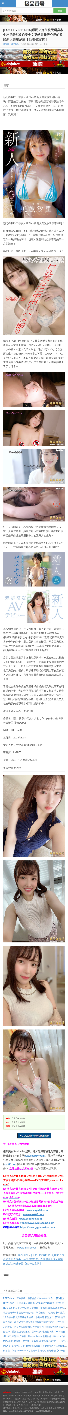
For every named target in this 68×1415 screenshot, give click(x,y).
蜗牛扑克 (61, 1398)
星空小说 (26, 1398)
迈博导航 (32, 1401)
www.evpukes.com (30, 1218)
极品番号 (34, 3)
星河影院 (49, 1392)
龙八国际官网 (22, 1404)
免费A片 (9, 1398)
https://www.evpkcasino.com (37, 1223)
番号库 (6, 44)
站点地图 (44, 1408)
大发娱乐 (44, 1398)
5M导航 (54, 1395)
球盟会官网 (60, 1401)
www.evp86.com (35, 1155)
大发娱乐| (17, 1392)
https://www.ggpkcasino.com (37, 1227)
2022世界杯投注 (15, 1395)
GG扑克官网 (22, 1401)
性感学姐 (27, 1395)
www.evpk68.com (33, 1214)
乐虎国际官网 (35, 1404)
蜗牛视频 (36, 1395)
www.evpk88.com (37, 1210)
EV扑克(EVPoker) (18, 1144)
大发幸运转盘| (27, 1392)
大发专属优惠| (39, 1392)
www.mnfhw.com (27, 1247)
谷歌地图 (52, 1408)
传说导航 (50, 1401)
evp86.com (10, 1164)
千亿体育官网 (9, 1404)
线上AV (18, 1398)
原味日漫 (45, 1395)
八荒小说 (35, 1398)
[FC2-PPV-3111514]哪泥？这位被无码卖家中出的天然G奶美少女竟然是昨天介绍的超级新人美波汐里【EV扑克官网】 (33, 34)
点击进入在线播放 (34, 1235)
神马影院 (41, 1401)
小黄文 (57, 1392)
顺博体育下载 (9, 1401)
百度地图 (61, 1408)
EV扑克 (52, 1398)
